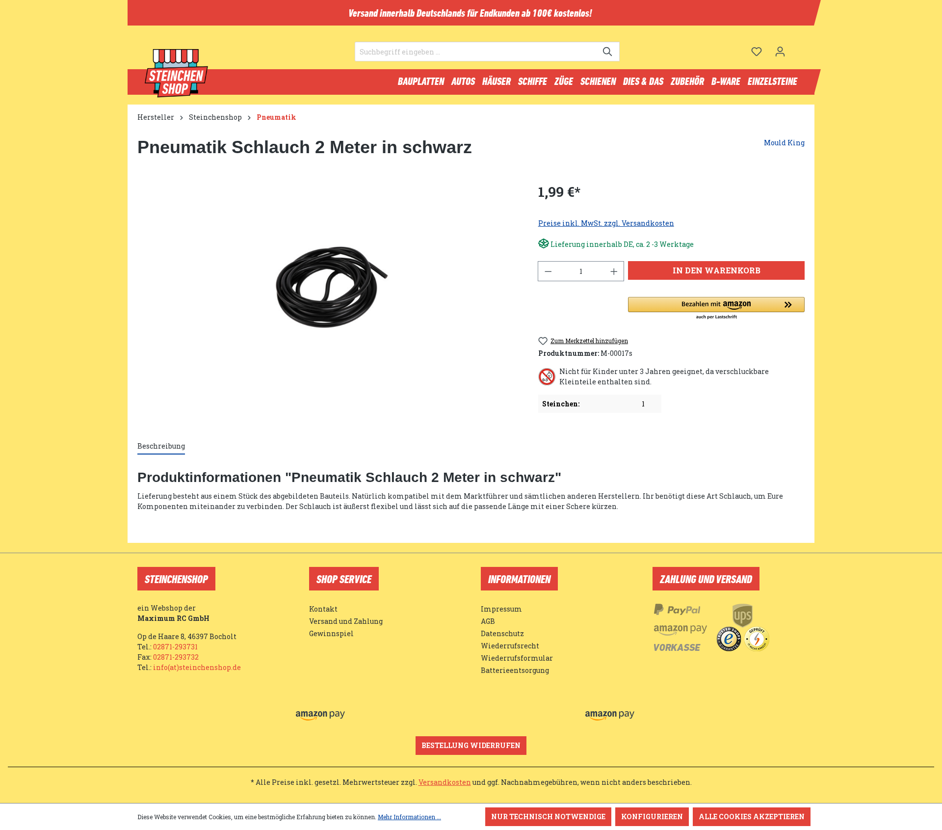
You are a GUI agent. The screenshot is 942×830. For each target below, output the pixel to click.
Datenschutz (502, 633)
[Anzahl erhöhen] (614, 271)
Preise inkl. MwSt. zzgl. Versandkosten (606, 223)
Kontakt (323, 609)
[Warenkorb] (798, 47)
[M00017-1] (327, 287)
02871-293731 (175, 646)
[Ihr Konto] (780, 51)
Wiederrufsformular (517, 658)
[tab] (161, 446)
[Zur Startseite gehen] (177, 73)
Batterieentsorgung (515, 670)
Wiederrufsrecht (510, 645)
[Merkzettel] (756, 51)
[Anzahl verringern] (548, 271)
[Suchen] (608, 51)
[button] (716, 309)
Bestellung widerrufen (471, 745)
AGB (488, 621)
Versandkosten (445, 782)
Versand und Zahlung (346, 621)
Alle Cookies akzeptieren (752, 816)
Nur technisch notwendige (548, 816)
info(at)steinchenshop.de (197, 667)
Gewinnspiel (331, 633)
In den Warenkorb (716, 270)
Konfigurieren (652, 816)
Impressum (501, 609)
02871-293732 (176, 657)
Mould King (784, 142)
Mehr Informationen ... (409, 817)
